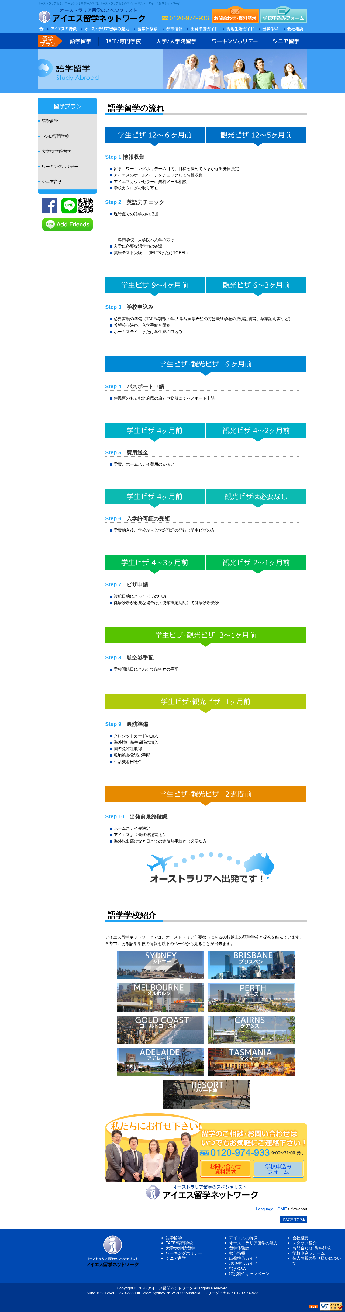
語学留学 (50, 121)
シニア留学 (52, 181)
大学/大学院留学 (56, 151)
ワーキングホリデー (60, 166)
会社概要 (300, 1237)
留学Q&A (237, 1268)
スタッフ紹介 (304, 1243)
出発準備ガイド (243, 1258)
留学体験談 (239, 1248)
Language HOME (271, 1209)
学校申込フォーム (308, 1253)
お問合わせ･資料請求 (311, 1248)
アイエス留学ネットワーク (170, 1288)
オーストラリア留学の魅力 (253, 1243)
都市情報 (237, 1253)
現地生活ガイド (243, 1263)
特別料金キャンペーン (249, 1273)
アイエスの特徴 (243, 1237)
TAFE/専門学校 (55, 136)
